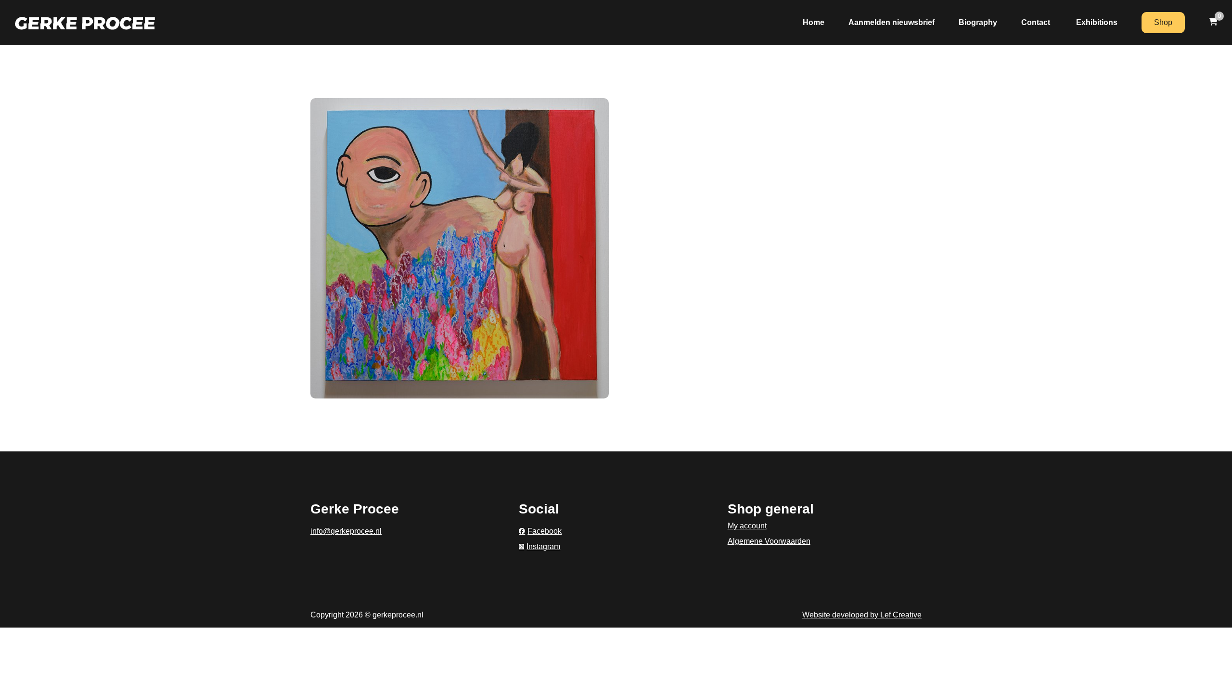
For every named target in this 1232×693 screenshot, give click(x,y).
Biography (978, 22)
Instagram (543, 546)
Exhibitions (1096, 22)
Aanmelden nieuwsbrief (891, 22)
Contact (1036, 22)
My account (747, 526)
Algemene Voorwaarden (769, 541)
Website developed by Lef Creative (862, 615)
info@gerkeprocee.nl (346, 531)
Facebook (544, 531)
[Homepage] (84, 22)
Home (813, 22)
